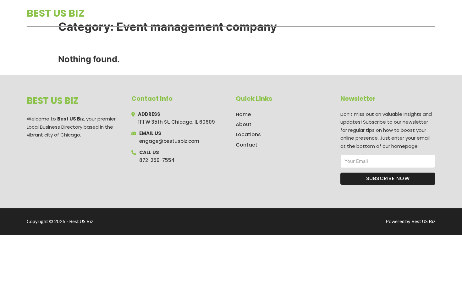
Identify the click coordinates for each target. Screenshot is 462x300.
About (243, 124)
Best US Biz (56, 13)
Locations (390, 13)
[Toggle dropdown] (433, 13)
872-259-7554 (157, 160)
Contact (246, 144)
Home (362, 13)
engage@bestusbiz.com (169, 141)
